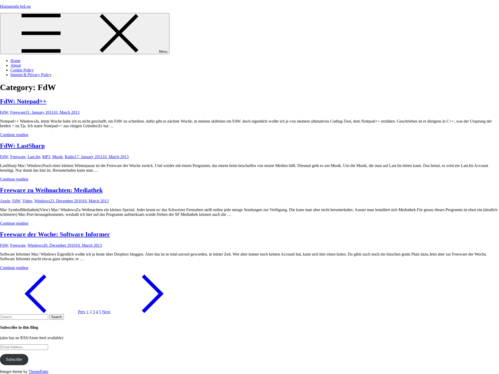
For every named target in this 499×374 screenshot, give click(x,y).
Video (27, 201)
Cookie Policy (22, 70)
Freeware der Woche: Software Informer (55, 234)
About (15, 65)
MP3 (46, 157)
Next (106, 312)
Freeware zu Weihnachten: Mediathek (51, 190)
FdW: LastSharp (22, 145)
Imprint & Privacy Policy (30, 74)
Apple (5, 201)
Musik (57, 157)
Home (15, 60)
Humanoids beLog (15, 6)
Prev (82, 312)
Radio (70, 157)
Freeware (17, 112)
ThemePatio (38, 371)
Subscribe (14, 359)
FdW (4, 112)
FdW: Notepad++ (23, 101)
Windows (42, 201)
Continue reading (14, 134)
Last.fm (34, 157)
